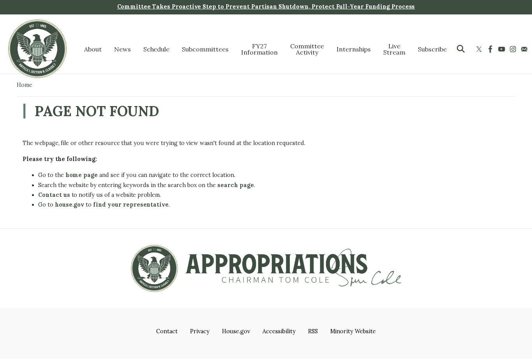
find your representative (131, 204)
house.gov (70, 204)
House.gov (236, 331)
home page (81, 175)
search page (235, 185)
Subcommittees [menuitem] (205, 49)
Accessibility (278, 331)
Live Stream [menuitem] (394, 49)
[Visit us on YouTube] (502, 48)
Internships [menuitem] (353, 49)
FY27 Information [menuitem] (259, 49)
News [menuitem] (122, 49)
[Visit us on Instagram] (514, 48)
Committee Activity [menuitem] (307, 49)
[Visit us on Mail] (525, 48)
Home (24, 84)
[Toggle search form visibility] (461, 49)
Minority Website (353, 331)
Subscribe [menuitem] (432, 49)
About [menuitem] (93, 49)
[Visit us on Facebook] (491, 48)
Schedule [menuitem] (156, 49)
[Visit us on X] (480, 48)
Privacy (200, 331)
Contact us (54, 194)
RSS (313, 331)
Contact (167, 331)
